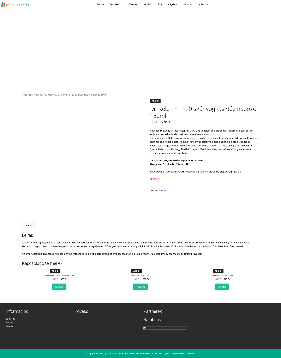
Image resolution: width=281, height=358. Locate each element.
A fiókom (203, 4)
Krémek (52, 94)
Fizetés (10, 322)
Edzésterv (133, 4)
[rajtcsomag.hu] (16, 4)
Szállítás (10, 318)
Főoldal (100, 4)
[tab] (28, 225)
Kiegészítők (40, 94)
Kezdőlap (27, 94)
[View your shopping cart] (214, 4)
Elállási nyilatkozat (185, 353)
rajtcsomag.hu (110, 353)
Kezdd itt (148, 4)
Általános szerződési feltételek (134, 353)
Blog (160, 4)
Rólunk (9, 326)
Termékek (114, 4)
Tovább (59, 287)
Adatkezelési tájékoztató (163, 353)
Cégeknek (173, 4)
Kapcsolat (188, 4)
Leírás (28, 225)
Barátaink (152, 319)
